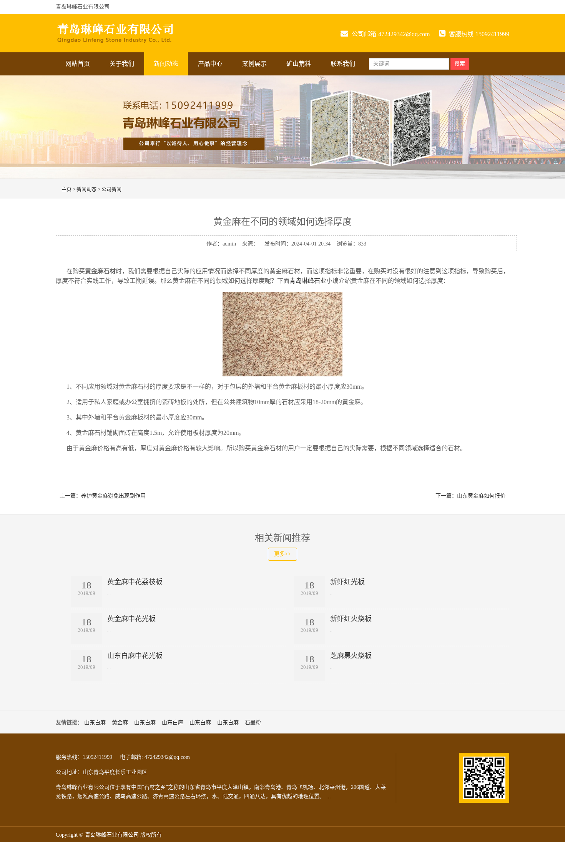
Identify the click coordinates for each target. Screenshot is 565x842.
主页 (66, 189)
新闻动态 (166, 63)
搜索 (459, 64)
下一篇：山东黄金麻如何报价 (470, 496)
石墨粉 (253, 722)
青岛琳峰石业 (307, 280)
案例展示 (254, 63)
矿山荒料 (298, 63)
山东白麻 (95, 722)
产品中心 (210, 63)
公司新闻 (111, 189)
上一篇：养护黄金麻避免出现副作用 (103, 496)
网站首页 (77, 63)
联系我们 (343, 63)
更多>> (282, 554)
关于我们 (122, 63)
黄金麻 (120, 722)
